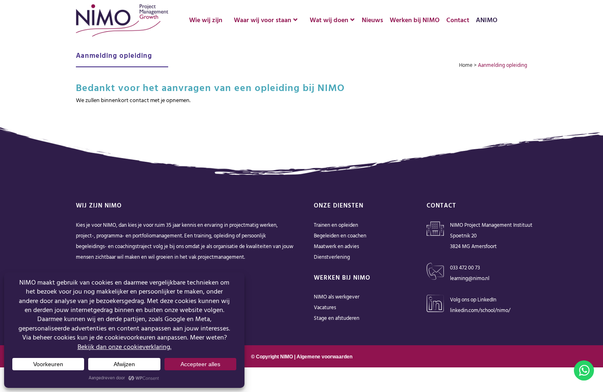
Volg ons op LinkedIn (473, 300)
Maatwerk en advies (336, 246)
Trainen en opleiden (336, 225)
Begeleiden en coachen (340, 236)
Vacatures (325, 307)
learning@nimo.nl (469, 278)
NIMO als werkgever (336, 297)
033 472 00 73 (465, 268)
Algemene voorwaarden (324, 357)
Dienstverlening (332, 257)
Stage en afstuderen (336, 318)
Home (466, 65)
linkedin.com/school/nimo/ (480, 310)
